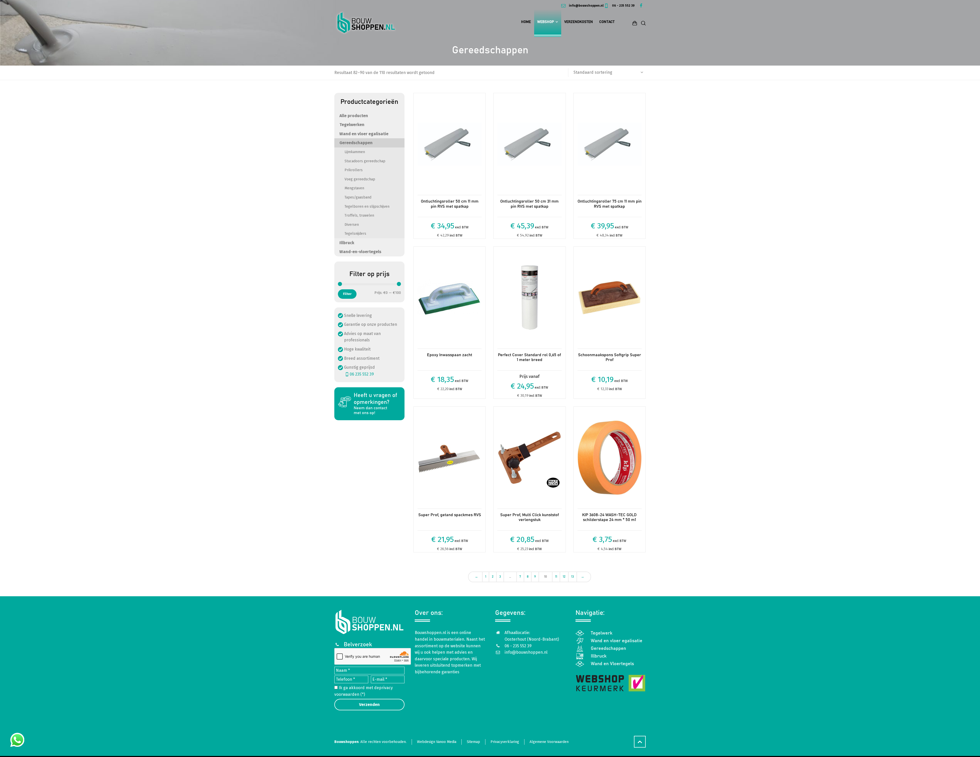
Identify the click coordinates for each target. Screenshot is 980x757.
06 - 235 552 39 (623, 5)
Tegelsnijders (355, 233)
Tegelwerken (351, 124)
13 (572, 576)
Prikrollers (354, 170)
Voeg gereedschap (360, 179)
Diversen (352, 224)
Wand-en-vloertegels (360, 251)
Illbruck (346, 242)
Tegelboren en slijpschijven (367, 206)
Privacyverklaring (505, 748)
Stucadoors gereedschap (365, 161)
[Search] (642, 23)
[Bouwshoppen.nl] (366, 23)
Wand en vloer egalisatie (363, 133)
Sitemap (473, 748)
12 (564, 576)
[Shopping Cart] (634, 23)
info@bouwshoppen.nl (585, 5)
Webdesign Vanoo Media (436, 748)
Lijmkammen (355, 152)
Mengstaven (354, 188)
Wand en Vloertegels (612, 670)
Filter (347, 294)
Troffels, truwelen (359, 215)
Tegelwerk (601, 639)
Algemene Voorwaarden (549, 748)
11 (556, 576)
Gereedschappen (356, 142)
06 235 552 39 (362, 374)
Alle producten (353, 115)
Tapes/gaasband (358, 197)
